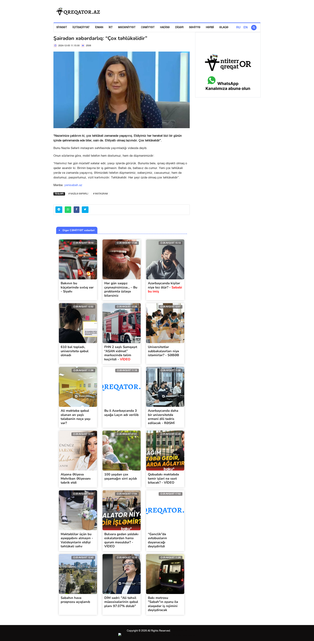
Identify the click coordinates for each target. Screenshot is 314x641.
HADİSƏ (165, 27)
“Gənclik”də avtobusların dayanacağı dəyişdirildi (157, 540)
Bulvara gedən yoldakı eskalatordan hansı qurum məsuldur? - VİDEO (121, 540)
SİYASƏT (61, 27)
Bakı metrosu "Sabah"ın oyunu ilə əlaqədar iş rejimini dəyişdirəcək (163, 604)
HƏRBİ (210, 27)
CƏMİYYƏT (148, 27)
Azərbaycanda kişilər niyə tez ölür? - (165, 287)
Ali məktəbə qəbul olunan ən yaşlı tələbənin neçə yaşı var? (75, 416)
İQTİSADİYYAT (81, 27)
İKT (111, 27)
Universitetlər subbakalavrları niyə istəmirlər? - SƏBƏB (163, 351)
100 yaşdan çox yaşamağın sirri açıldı (120, 476)
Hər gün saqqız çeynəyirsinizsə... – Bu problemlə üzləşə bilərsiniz (120, 289)
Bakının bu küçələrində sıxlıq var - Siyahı (77, 287)
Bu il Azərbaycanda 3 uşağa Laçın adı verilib (121, 412)
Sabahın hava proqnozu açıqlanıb (75, 600)
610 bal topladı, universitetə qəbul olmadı (74, 351)
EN (245, 27)
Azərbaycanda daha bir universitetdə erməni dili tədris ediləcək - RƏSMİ (163, 416)
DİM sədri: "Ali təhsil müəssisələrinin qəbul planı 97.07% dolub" (121, 602)
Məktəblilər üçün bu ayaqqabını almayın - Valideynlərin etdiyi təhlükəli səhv (77, 540)
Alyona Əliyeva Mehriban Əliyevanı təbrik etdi (76, 478)
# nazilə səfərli (78, 194)
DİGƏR (179, 27)
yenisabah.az (73, 185)
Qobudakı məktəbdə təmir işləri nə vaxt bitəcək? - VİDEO (163, 478)
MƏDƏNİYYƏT (127, 27)
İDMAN (99, 27)
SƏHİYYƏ (194, 27)
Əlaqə (223, 27)
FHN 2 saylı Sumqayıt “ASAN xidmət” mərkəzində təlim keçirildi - (120, 353)
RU (238, 27)
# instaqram (100, 194)
